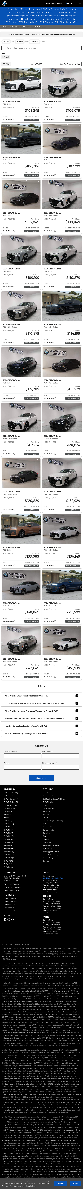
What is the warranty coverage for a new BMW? (26, 733)
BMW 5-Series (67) (11, 802)
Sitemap (46, 861)
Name (10, 751)
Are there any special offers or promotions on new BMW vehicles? (34, 718)
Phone (6, 763)
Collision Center (48, 830)
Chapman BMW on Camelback (53, 3)
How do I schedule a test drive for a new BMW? (26, 726)
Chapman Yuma (9, 908)
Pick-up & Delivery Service (52, 827)
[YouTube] (12, 919)
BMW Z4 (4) (8, 867)
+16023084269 (14, 884)
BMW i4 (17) (8, 811)
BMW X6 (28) (9, 855)
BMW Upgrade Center (51, 851)
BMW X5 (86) (9, 848)
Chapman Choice (10, 898)
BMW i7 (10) (8, 817)
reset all (44, 42)
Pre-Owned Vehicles (50, 796)
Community (47, 842)
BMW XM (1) (8, 864)
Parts (45, 824)
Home (4, 27)
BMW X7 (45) (8, 861)
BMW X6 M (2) (9, 858)
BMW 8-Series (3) (10, 808)
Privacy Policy (48, 858)
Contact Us (47, 836)
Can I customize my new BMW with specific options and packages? (34, 703)
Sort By (63, 64)
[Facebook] (5, 919)
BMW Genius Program (51, 845)
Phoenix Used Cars (11, 911)
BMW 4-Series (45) (11, 799)
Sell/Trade (46, 811)
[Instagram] (8, 919)
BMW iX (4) (8, 821)
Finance (46, 814)
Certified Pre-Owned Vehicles (54, 799)
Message (49, 763)
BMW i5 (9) (8, 814)
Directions (46, 833)
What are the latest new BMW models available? (26, 696)
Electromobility (48, 808)
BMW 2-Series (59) (11, 793)
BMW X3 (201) (9, 845)
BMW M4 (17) (8, 833)
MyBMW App (47, 848)
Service (45, 817)
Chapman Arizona (10, 901)
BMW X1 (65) (8, 839)
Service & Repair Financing (53, 821)
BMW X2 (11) (8, 842)
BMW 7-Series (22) (11, 805)
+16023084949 (14, 890)
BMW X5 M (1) (9, 851)
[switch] (80, 3)
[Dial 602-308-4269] (75, 3)
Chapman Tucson (10, 904)
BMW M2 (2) (8, 827)
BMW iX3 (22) (9, 824)
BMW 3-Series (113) (11, 796)
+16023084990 (16, 887)
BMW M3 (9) (8, 830)
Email (48, 751)
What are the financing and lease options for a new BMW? (31, 711)
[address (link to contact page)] (71, 3)
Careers (46, 839)
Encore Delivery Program (52, 855)
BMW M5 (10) (9, 836)
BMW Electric (48, 802)
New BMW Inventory (50, 793)
